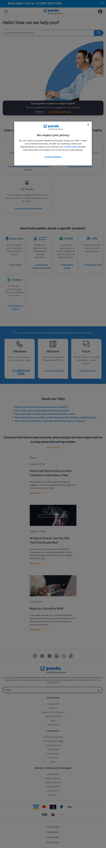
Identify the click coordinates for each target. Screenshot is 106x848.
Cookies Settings (53, 157)
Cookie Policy (70, 147)
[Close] (88, 124)
